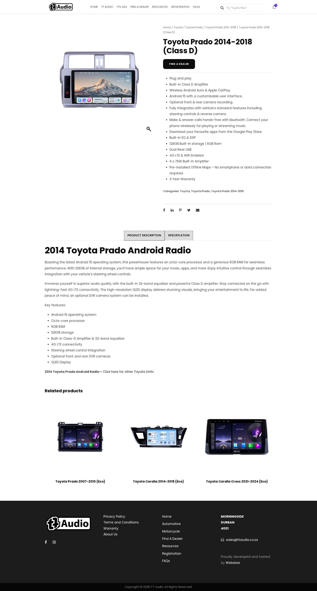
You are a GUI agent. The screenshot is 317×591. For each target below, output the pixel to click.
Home (94, 7)
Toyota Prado (194, 27)
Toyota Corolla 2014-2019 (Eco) (158, 481)
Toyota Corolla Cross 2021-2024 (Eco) (237, 481)
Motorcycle (171, 531)
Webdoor (233, 563)
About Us (110, 534)
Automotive (171, 524)
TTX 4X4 (122, 7)
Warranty (110, 528)
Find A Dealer (139, 7)
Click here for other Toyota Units (128, 372)
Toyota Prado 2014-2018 (220, 27)
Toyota (178, 27)
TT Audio (107, 7)
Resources (160, 7)
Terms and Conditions (121, 522)
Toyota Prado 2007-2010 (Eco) (80, 481)
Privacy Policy (114, 516)
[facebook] (46, 542)
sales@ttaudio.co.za (242, 540)
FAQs (196, 7)
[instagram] (54, 542)
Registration (180, 7)
